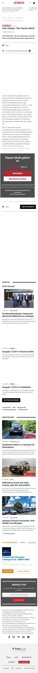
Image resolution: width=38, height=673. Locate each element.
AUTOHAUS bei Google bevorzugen (16, 51)
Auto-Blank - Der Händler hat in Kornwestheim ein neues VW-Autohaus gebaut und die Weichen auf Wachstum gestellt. (18, 392)
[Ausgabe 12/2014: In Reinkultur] (19, 372)
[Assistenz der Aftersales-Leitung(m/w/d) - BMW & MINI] (6, 551)
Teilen (7, 45)
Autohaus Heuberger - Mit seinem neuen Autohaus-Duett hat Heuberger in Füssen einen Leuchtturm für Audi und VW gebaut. (18, 356)
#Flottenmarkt (22, 409)
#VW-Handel (8, 286)
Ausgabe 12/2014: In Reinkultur (16, 387)
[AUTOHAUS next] (9, 25)
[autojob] (32, 542)
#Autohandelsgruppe (9, 409)
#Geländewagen (14, 441)
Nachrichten (10, 18)
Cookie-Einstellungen (29, 668)
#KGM (12, 479)
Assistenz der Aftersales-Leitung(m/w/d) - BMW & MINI (15, 558)
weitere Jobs (8, 571)
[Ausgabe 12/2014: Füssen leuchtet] (19, 336)
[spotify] (28, 637)
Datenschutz (19, 668)
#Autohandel (13, 310)
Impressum (6, 668)
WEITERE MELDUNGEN (11, 400)
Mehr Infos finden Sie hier (17, 194)
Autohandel (19, 18)
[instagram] (14, 637)
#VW (13, 407)
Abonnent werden (17, 179)
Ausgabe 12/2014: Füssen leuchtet (18, 351)
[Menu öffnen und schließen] (3, 3)
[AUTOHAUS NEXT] (17, 166)
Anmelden (18, 173)
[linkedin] (23, 637)
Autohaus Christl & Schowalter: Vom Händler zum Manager (18, 522)
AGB (12, 668)
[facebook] (9, 637)
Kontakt (11, 662)
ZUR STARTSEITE (27, 207)
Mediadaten (27, 657)
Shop (8, 657)
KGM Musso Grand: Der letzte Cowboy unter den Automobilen (16, 484)
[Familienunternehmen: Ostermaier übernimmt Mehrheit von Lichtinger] (19, 298)
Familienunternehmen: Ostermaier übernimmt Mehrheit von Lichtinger (18, 315)
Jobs (16, 657)
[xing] (19, 637)
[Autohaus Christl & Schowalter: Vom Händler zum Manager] (19, 505)
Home (4, 18)
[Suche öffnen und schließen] (29, 2)
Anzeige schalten (23, 571)
